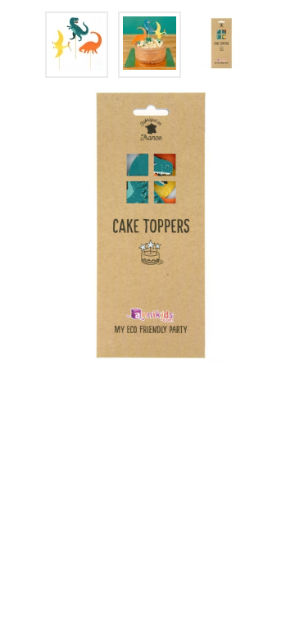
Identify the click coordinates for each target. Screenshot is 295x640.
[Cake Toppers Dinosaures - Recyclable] (76, 44)
